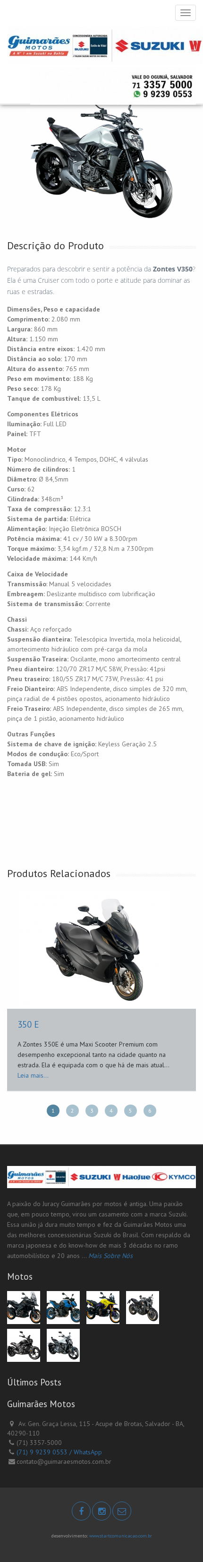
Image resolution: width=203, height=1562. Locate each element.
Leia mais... (33, 1075)
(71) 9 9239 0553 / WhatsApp (59, 1452)
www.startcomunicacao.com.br (120, 1536)
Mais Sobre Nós (110, 1255)
